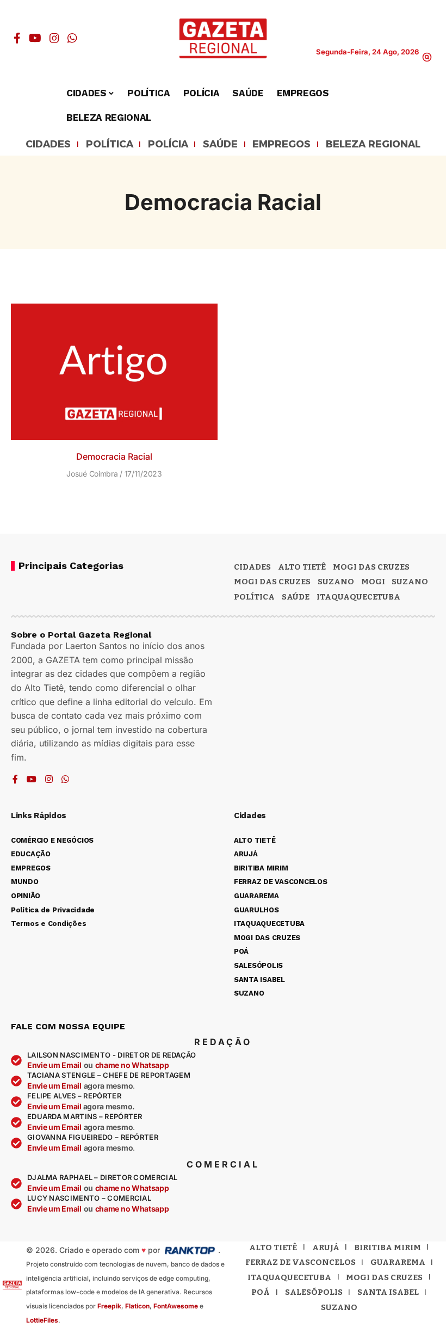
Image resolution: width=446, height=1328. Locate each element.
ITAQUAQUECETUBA (358, 597)
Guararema (397, 1262)
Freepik (109, 1306)
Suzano (336, 581)
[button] (427, 57)
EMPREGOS (281, 144)
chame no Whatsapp (132, 1065)
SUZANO (410, 581)
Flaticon (137, 1306)
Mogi (373, 581)
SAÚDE (220, 144)
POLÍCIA (168, 144)
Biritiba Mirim (387, 1247)
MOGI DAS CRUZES (371, 567)
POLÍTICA (109, 144)
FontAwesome (175, 1306)
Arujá (325, 1247)
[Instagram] (54, 38)
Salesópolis (314, 1292)
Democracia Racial (114, 456)
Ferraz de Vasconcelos (300, 1262)
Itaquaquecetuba (289, 1277)
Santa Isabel (388, 1292)
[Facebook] (17, 38)
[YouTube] (35, 38)
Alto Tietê (302, 567)
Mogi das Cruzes (272, 581)
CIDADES (48, 144)
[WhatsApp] (72, 38)
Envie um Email (54, 1065)
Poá (260, 1292)
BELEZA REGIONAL (373, 144)
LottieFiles (42, 1320)
